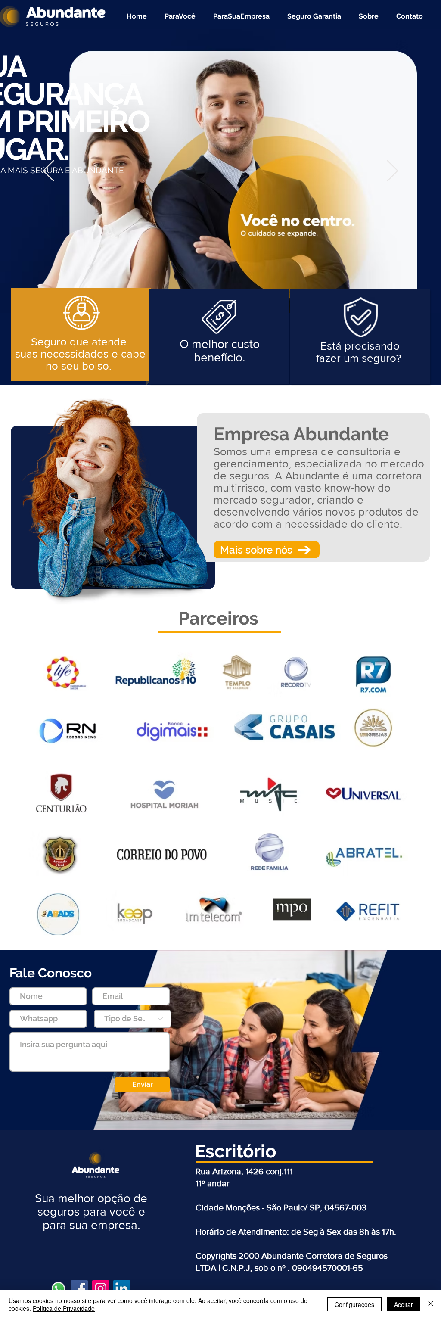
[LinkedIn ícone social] (121, 1288)
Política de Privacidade (64, 1308)
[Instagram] (100, 1288)
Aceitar (403, 1304)
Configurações (354, 1304)
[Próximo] (392, 171)
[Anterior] (48, 171)
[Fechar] (430, 1304)
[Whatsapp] (58, 1288)
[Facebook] (79, 1288)
